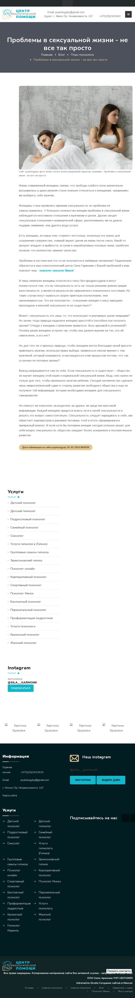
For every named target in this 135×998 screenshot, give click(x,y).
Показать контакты (119, 971)
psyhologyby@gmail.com (69, 12)
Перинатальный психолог (28, 610)
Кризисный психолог (25, 635)
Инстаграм (83, 780)
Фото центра (125, 991)
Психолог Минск (22, 593)
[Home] (19, 966)
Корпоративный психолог (28, 577)
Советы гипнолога (81, 987)
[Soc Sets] (65, 3)
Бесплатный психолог (25, 602)
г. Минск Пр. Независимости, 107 (73, 16)
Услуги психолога (22, 626)
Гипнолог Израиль (13, 928)
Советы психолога (52, 987)
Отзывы (29, 987)
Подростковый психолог (27, 519)
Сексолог (17, 536)
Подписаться (20, 688)
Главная (47, 55)
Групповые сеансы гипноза (29, 552)
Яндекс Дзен (111, 780)
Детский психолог (23, 503)
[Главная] (19, 14)
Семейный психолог (24, 527)
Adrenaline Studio (87, 983)
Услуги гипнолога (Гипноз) (29, 544)
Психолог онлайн (22, 569)
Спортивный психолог (25, 585)
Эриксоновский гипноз (26, 560)
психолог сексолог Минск (56, 270)
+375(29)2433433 (110, 16)
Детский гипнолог (23, 511)
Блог (101, 987)
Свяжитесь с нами (123, 987)
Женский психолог (23, 643)
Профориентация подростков (31, 618)
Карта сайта (9, 795)
